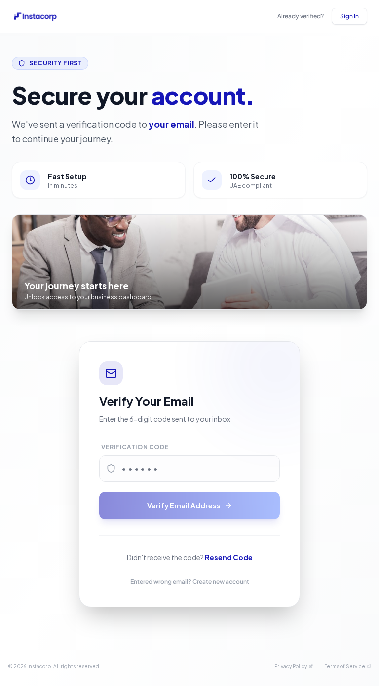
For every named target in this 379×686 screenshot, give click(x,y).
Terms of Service (345, 666)
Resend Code (229, 557)
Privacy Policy (290, 666)
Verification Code (135, 447)
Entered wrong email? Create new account (189, 581)
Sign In (349, 16)
